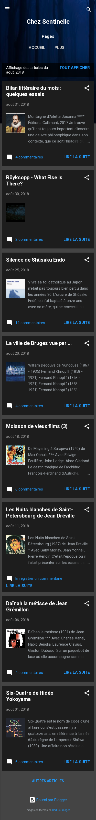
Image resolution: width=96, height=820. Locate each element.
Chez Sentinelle (48, 21)
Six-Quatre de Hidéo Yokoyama (30, 696)
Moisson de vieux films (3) (37, 426)
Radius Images (61, 810)
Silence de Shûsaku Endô (35, 260)
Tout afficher (74, 67)
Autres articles (48, 781)
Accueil (37, 47)
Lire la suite (76, 157)
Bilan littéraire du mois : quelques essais (33, 91)
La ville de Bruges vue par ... (39, 343)
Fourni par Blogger (51, 800)
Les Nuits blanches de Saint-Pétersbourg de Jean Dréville (40, 512)
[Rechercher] (89, 10)
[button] (87, 89)
